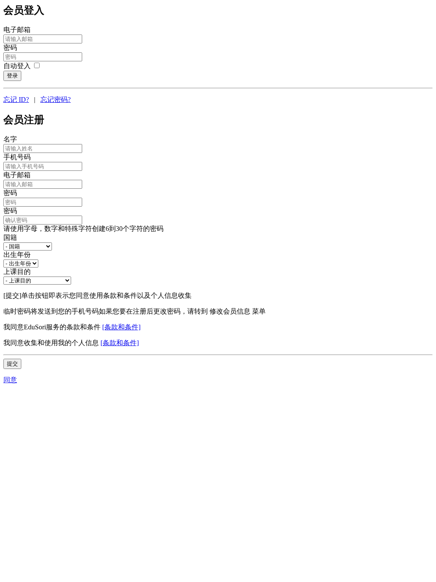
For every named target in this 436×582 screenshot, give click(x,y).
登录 (12, 75)
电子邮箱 (17, 29)
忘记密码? (55, 99)
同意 (10, 379)
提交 (12, 363)
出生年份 (17, 254)
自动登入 (17, 65)
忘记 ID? (16, 99)
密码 (10, 47)
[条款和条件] (121, 327)
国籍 (10, 237)
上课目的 (17, 271)
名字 (10, 139)
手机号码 (17, 157)
